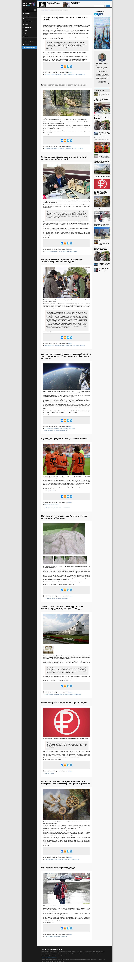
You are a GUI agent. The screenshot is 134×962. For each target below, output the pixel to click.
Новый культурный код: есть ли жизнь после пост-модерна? (53, 3)
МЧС (65, 74)
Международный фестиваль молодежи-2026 (56, 430)
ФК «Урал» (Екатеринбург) (52, 504)
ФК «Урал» (48, 507)
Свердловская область (57, 74)
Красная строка (80, 345)
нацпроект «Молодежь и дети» (53, 251)
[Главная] (29, 5)
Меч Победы (78, 694)
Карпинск (47, 74)
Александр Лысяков (59, 694)
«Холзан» (80, 148)
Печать (70, 72)
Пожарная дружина (72, 74)
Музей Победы (49, 694)
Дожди (65, 936)
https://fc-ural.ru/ (51, 491)
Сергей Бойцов (49, 428)
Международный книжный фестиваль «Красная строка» (60, 345)
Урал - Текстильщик (64, 507)
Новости (48, 10)
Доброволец (81, 74)
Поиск (107, 5)
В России (106, 2)
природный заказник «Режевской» (54, 148)
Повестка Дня (44, 10)
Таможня (54, 598)
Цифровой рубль (49, 773)
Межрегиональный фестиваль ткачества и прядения (64, 859)
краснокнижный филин (70, 148)
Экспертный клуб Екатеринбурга (75, 3)
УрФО (102, 2)
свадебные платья (63, 598)
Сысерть (47, 859)
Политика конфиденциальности (49, 957)
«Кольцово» (48, 598)
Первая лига (55, 507)
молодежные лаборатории (69, 251)
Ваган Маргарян (69, 694)
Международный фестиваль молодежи (64, 428)
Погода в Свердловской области (54, 936)
